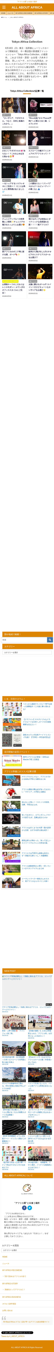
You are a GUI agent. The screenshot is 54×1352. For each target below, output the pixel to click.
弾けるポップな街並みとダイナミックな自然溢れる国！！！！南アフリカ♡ (40, 222)
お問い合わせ (7, 1310)
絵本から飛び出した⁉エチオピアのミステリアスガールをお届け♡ (40, 254)
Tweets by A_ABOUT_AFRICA (13, 1336)
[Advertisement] (27, 675)
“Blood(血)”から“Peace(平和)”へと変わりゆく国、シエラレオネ (40, 121)
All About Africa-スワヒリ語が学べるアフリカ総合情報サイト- (26, 1322)
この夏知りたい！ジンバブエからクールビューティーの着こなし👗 (40, 186)
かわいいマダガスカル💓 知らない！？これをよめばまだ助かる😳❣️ (13, 153)
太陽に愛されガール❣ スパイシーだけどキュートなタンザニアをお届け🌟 (40, 287)
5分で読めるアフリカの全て (15, 1276)
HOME (3, 13)
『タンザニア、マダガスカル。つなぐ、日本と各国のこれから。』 (13, 121)
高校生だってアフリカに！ (15, 1289)
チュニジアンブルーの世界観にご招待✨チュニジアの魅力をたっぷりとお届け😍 (13, 222)
